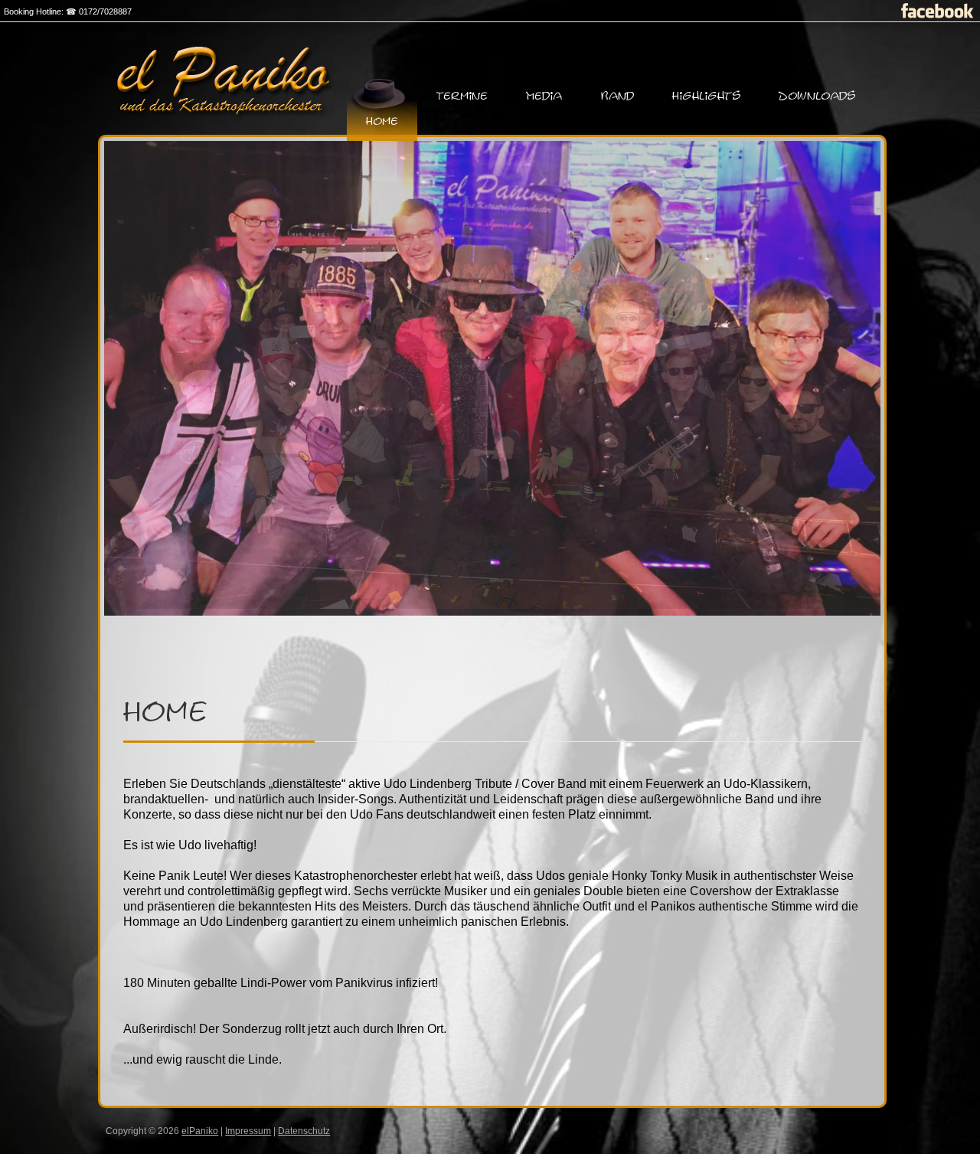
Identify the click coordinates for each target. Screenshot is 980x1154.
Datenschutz (304, 1131)
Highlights (706, 96)
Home (382, 121)
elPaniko (199, 1131)
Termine (462, 96)
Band (617, 96)
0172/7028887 (105, 11)
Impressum (248, 1131)
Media (544, 96)
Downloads (817, 96)
